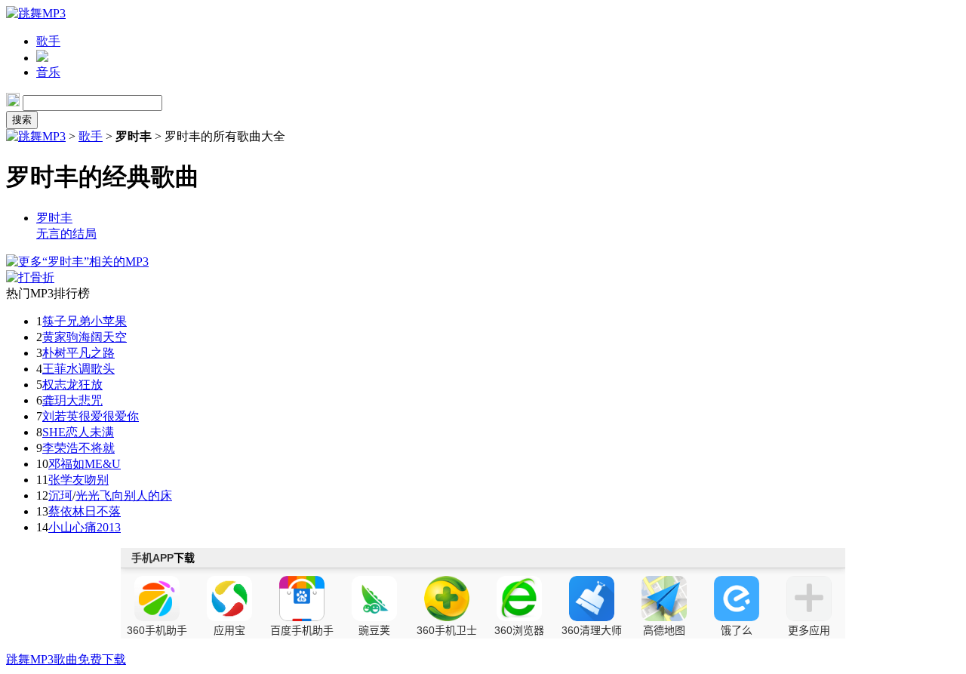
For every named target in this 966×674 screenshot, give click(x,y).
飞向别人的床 (136, 495)
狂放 (90, 384)
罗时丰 (54, 217)
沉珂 (60, 495)
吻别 (97, 479)
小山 (60, 527)
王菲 (54, 368)
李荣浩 (60, 448)
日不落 (103, 511)
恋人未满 (90, 432)
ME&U (103, 463)
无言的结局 (66, 233)
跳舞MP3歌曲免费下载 (66, 659)
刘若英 (60, 416)
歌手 (48, 41)
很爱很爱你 (108, 416)
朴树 (54, 352)
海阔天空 (102, 337)
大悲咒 (84, 400)
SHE (54, 432)
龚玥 (54, 400)
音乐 (48, 72)
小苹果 (109, 321)
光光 (87, 495)
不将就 (96, 448)
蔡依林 (66, 511)
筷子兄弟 (66, 321)
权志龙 (60, 384)
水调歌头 (90, 368)
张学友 (66, 479)
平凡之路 (90, 352)
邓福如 (66, 463)
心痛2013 (96, 527)
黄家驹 (60, 337)
